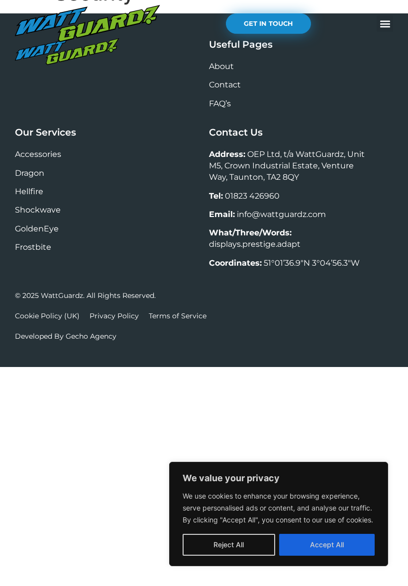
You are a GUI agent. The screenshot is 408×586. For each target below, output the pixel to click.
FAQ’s (220, 103)
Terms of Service (177, 315)
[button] (385, 23)
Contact (225, 84)
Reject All (228, 544)
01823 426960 (252, 196)
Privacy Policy (114, 315)
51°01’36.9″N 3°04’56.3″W (312, 263)
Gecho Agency (91, 336)
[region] (278, 514)
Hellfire (29, 191)
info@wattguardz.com (281, 214)
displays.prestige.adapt (255, 244)
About (221, 66)
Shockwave (38, 210)
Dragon (29, 173)
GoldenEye (37, 228)
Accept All (327, 544)
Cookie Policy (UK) (47, 315)
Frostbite (33, 247)
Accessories (38, 154)
